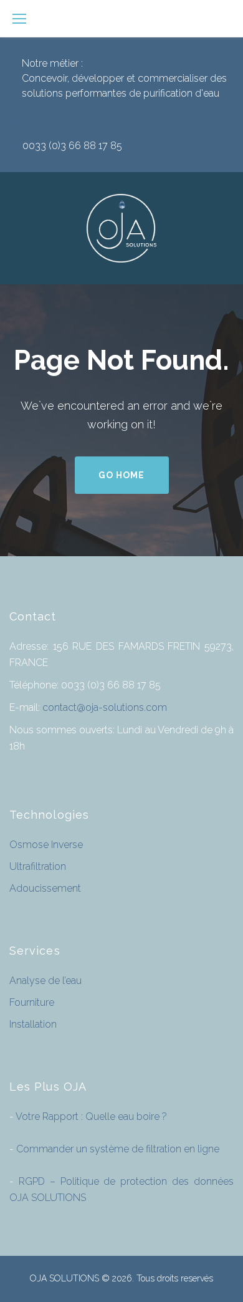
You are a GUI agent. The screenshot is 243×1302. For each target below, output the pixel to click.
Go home (121, 475)
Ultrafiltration (37, 866)
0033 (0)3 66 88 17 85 (72, 146)
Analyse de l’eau (45, 980)
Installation (33, 1024)
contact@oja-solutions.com (104, 707)
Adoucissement (45, 888)
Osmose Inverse (46, 845)
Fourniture (31, 1002)
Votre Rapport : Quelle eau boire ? (90, 1116)
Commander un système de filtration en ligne (116, 1149)
